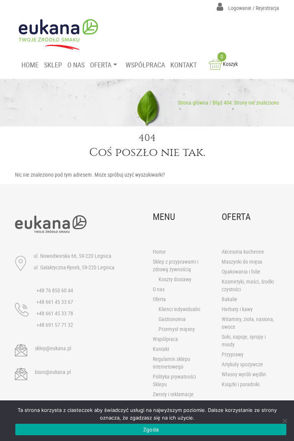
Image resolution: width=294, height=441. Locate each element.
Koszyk (229, 63)
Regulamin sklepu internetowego (171, 362)
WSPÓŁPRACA (145, 64)
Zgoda (150, 429)
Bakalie (229, 299)
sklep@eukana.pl (53, 348)
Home (159, 251)
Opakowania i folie (241, 271)
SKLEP (53, 64)
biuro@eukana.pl (53, 371)
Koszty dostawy (174, 279)
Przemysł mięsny (176, 329)
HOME (30, 64)
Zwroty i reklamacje (173, 394)
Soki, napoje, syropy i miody (244, 340)
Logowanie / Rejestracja (253, 7)
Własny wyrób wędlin (244, 374)
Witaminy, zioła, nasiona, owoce (248, 322)
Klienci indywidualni (179, 309)
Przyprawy (232, 354)
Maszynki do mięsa (242, 261)
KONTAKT (183, 64)
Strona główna (193, 102)
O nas (159, 289)
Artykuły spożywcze (242, 364)
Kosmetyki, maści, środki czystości (248, 285)
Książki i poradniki (241, 384)
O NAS (76, 64)
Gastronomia (172, 319)
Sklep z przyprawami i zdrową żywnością (175, 265)
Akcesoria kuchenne (243, 251)
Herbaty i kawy (237, 309)
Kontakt (161, 348)
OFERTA (100, 64)
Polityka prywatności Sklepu (174, 380)
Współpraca (165, 339)
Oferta (159, 299)
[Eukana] (61, 34)
